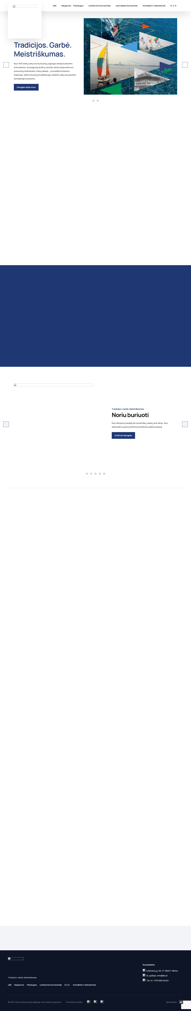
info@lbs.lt (162, 975)
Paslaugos (78, 5)
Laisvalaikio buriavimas (127, 5)
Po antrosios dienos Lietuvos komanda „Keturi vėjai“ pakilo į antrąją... (30, 242)
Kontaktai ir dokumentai (154, 5)
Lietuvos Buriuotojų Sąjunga (25, 19)
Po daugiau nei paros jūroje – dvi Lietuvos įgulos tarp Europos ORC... (93, 240)
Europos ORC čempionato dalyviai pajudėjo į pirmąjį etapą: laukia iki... (153, 240)
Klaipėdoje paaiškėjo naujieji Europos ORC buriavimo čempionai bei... (35, 178)
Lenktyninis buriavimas (100, 5)
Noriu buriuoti (87, 474)
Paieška (181, 5)
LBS (54, 5)
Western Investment (181, 1002)
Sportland (86, 600)
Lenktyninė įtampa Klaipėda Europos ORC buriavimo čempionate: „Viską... (154, 178)
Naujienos (66, 5)
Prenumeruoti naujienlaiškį (166, 938)
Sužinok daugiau (123, 435)
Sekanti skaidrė (185, 65)
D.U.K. (67, 985)
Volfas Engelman (26, 600)
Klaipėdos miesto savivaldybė (17, 817)
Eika (56, 600)
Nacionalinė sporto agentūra (146, 817)
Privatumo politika (107, 944)
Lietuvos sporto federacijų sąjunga (76, 817)
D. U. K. (173, 5)
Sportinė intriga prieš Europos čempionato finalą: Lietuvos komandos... (89, 180)
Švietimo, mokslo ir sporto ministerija (106, 817)
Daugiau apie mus (26, 87)
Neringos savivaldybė (36, 817)
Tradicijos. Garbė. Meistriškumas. (93, 101)
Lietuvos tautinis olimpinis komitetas (56, 817)
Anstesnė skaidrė (6, 65)
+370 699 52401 (161, 980)
